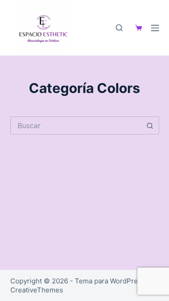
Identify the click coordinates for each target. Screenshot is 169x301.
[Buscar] (119, 27)
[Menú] (155, 28)
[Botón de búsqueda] (150, 125)
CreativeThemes (36, 290)
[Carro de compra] (137, 27)
